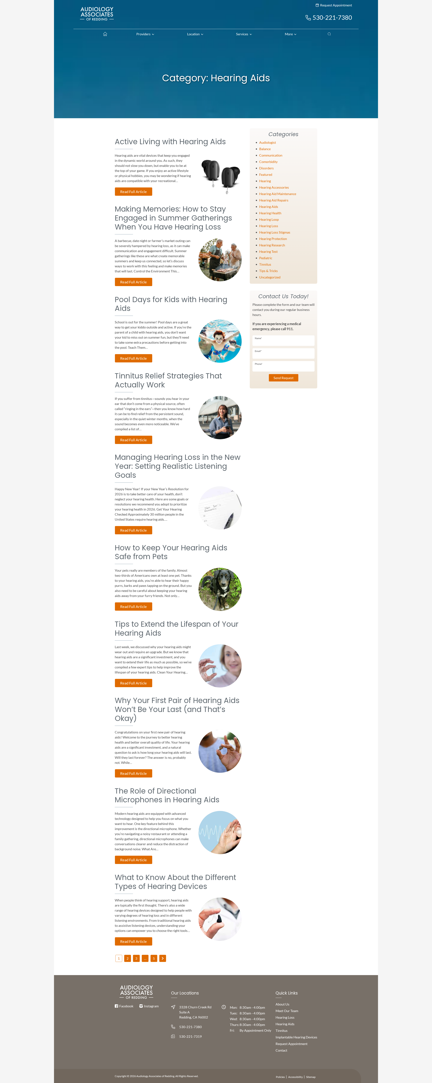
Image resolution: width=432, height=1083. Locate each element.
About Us (282, 1004)
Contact (281, 1050)
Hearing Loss (268, 226)
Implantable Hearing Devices (296, 1037)
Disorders (266, 168)
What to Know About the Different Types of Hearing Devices (175, 881)
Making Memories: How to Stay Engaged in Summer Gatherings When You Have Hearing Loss (173, 218)
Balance (265, 149)
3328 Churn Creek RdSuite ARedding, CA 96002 (195, 1012)
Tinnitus (265, 264)
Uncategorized (269, 277)
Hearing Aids (268, 207)
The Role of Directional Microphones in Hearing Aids (167, 795)
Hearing (265, 181)
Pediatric (265, 258)
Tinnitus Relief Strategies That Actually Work (168, 380)
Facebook (126, 1006)
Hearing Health (270, 213)
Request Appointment (335, 5)
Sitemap (311, 1076)
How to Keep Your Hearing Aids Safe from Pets (171, 552)
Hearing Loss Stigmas (274, 232)
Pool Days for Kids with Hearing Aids (171, 304)
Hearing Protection (273, 239)
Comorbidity (268, 162)
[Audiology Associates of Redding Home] (97, 17)
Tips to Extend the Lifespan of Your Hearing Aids (176, 628)
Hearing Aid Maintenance (277, 194)
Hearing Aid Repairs (273, 200)
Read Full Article (133, 191)
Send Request (283, 378)
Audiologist (267, 142)
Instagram (151, 1006)
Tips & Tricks (268, 271)
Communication (270, 155)
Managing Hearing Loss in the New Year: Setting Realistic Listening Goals (177, 466)
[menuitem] (104, 34)
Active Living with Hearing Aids (170, 141)
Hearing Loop (269, 219)
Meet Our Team (287, 1011)
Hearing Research (272, 245)
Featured (265, 174)
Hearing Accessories (274, 187)
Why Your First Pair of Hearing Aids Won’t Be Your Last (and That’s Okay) (177, 709)
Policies (280, 1076)
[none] (145, 34)
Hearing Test (268, 251)
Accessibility (295, 1076)
